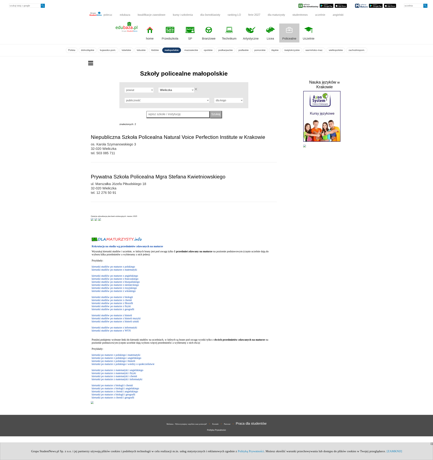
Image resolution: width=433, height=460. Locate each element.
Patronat (227, 424)
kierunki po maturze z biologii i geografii (113, 394)
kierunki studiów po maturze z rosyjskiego (114, 287)
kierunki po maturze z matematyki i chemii (114, 376)
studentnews (300, 14)
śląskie (275, 50)
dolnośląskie (87, 50)
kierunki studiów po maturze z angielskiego (115, 275)
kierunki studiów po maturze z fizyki (111, 306)
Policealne (289, 38)
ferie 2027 (254, 14)
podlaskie (243, 50)
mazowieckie (191, 50)
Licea (270, 38)
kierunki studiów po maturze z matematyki (114, 269)
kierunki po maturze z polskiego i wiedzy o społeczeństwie (123, 364)
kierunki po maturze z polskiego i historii (113, 361)
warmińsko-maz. (314, 50)
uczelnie (320, 14)
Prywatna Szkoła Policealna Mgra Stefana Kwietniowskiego (158, 176)
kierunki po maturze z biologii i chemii (112, 385)
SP (190, 38)
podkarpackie (225, 50)
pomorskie (260, 50)
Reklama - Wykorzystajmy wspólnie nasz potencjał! (187, 424)
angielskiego (132, 388)
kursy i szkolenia (183, 14)
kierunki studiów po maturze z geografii (113, 309)
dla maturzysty (276, 14)
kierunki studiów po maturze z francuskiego (115, 278)
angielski (338, 14)
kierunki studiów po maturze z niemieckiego (115, 284)
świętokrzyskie (292, 50)
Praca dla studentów (251, 423)
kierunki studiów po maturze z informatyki (114, 327)
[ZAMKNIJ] (394, 451)
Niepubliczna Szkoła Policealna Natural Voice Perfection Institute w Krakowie (178, 137)
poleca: (107, 14)
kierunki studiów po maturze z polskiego (113, 266)
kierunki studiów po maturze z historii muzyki (116, 318)
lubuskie (141, 50)
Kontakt (215, 424)
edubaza (125, 14)
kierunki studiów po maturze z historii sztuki (115, 321)
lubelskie (126, 50)
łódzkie (155, 50)
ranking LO (234, 14)
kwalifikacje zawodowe (151, 14)
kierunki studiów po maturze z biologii (112, 297)
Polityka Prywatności (216, 430)
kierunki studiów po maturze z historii (112, 315)
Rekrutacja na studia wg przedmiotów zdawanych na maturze (127, 246)
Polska (71, 50)
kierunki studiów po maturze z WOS (111, 330)
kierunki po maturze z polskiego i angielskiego (116, 357)
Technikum (229, 38)
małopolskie (172, 50)
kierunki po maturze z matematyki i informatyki (117, 379)
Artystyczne (251, 38)
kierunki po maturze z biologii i (109, 388)
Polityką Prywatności (251, 451)
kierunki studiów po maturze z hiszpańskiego (116, 281)
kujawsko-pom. (108, 50)
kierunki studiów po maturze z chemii (112, 300)
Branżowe (208, 38)
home (150, 38)
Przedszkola (170, 38)
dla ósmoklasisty (210, 14)
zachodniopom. (357, 50)
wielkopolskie (336, 50)
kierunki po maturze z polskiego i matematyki (116, 354)
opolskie (208, 50)
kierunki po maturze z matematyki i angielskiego (117, 370)
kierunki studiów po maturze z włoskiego (114, 291)
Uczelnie (308, 38)
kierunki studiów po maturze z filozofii (112, 303)
